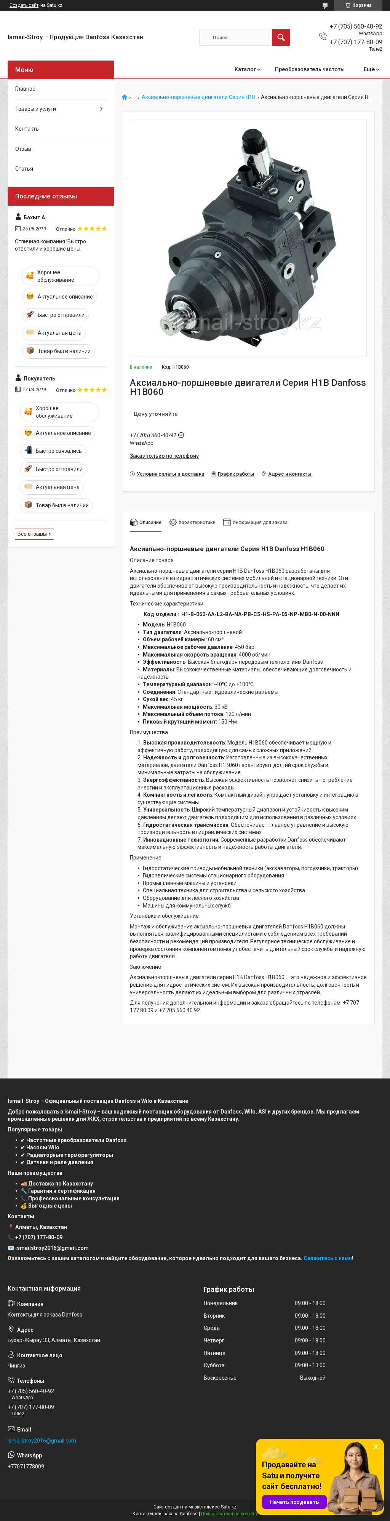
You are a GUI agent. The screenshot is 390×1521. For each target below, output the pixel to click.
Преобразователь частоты (310, 69)
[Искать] (281, 37)
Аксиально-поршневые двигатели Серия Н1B (199, 97)
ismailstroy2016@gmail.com (42, 1441)
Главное (25, 89)
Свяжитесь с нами (328, 1258)
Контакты (27, 129)
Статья (24, 169)
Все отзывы (32, 534)
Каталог (245, 69)
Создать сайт (24, 5)
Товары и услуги (35, 109)
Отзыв (23, 149)
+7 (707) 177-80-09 (38, 1237)
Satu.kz (229, 1507)
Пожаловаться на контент (229, 1513)
